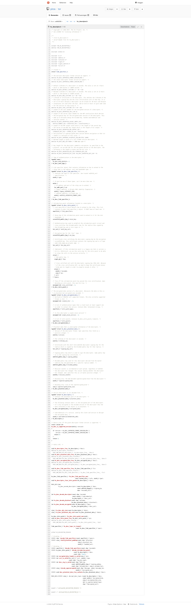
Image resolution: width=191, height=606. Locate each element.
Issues (67, 15)
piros (53, 9)
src (71, 21)
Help (71, 3)
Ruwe (133, 27)
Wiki (96, 15)
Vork (137, 9)
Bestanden (54, 15)
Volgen (111, 9)
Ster (124, 9)
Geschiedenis (125, 27)
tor (59, 9)
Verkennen (62, 3)
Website (141, 604)
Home (54, 3)
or (74, 21)
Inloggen (140, 3)
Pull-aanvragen (83, 15)
